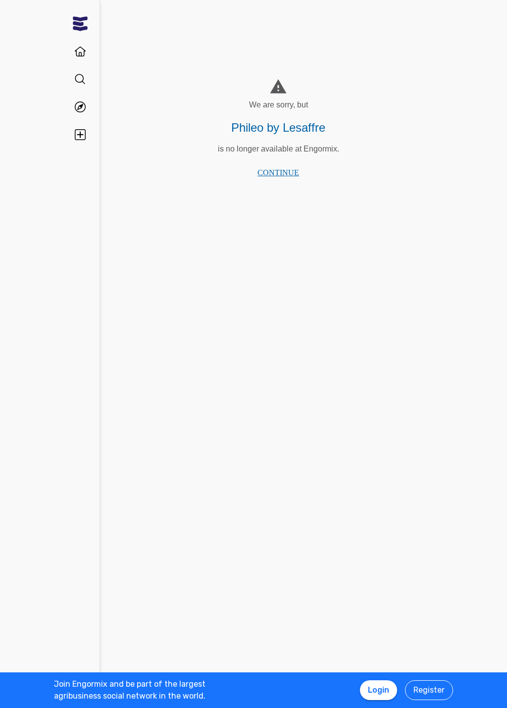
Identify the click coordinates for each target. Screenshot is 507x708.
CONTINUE (278, 172)
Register (429, 690)
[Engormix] (80, 24)
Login (378, 690)
